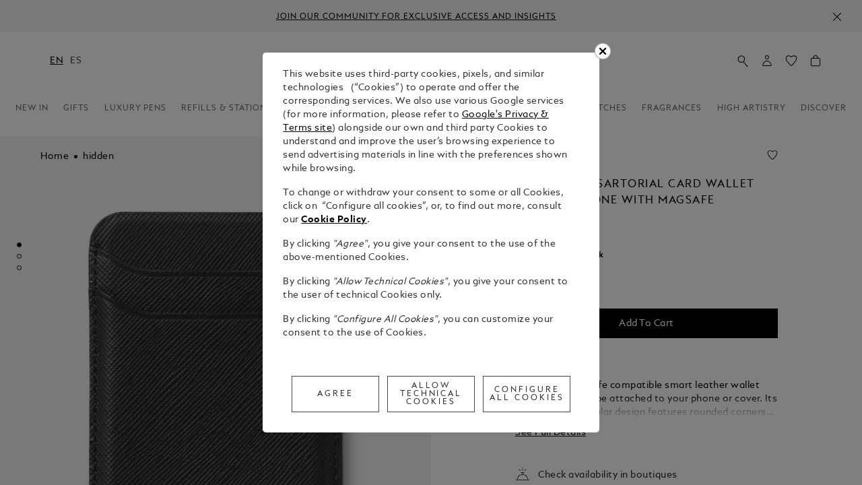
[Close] (603, 51)
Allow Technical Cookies (431, 394)
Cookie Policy (334, 220)
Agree (335, 394)
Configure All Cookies (527, 394)
